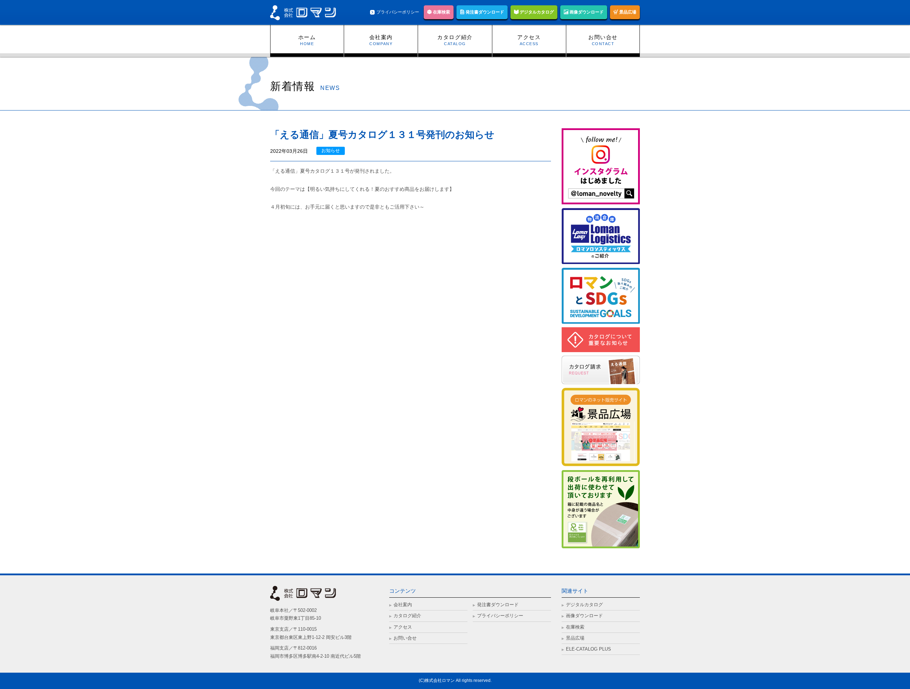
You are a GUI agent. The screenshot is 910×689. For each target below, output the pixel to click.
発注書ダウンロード (484, 12)
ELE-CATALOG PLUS (588, 649)
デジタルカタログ (536, 12)
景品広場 (627, 12)
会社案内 (381, 37)
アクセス (529, 37)
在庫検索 (441, 12)
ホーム (307, 37)
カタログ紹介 (454, 37)
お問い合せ (603, 37)
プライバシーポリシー (397, 12)
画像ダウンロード (586, 12)
